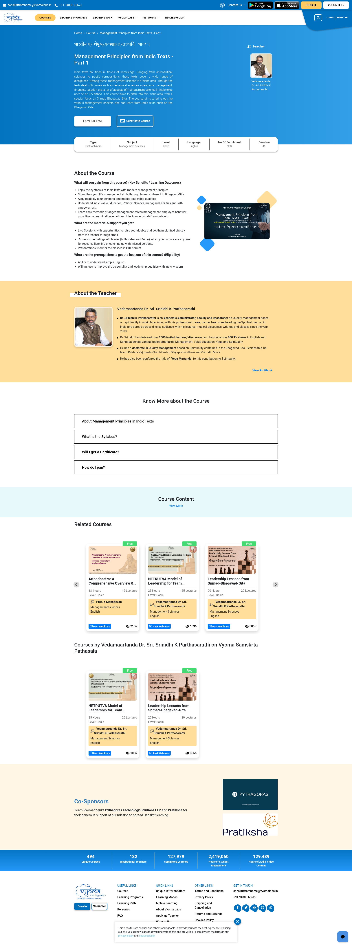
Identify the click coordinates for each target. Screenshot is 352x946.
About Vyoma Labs (168, 909)
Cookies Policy (204, 920)
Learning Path (102, 17)
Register (342, 17)
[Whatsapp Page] (270, 911)
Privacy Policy (204, 897)
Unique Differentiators (170, 891)
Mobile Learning (166, 903)
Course (90, 33)
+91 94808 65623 (244, 897)
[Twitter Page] (246, 911)
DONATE (311, 5)
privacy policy (126, 935)
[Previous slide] (76, 584)
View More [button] (176, 506)
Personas (123, 909)
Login (330, 17)
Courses (45, 17)
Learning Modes (166, 897)
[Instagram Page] (262, 911)
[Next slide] (275, 584)
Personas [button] (150, 17)
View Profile (260, 370)
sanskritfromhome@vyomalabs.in (255, 891)
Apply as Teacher (167, 915)
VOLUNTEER (336, 5)
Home (78, 33)
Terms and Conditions (209, 891)
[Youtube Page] (254, 911)
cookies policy (147, 935)
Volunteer (99, 906)
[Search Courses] (318, 17)
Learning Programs (73, 17)
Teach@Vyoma (174, 17)
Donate (82, 906)
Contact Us (235, 5)
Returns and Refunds (208, 914)
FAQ (120, 915)
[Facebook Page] (237, 911)
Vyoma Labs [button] (126, 17)
